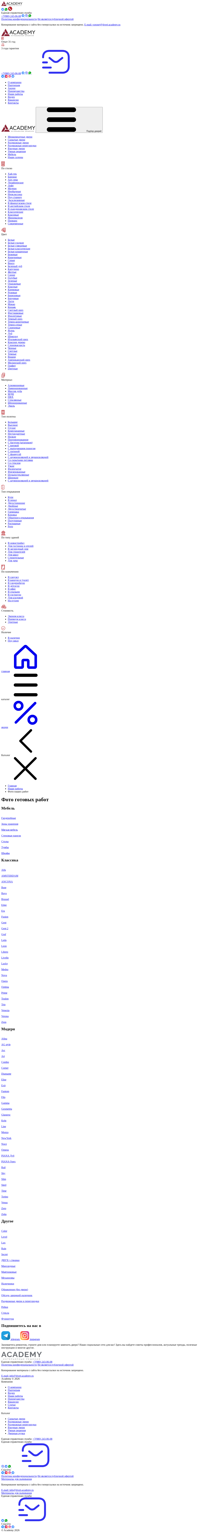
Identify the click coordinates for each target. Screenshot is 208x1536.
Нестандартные (16, 433)
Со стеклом (14, 463)
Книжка (12, 514)
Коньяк (12, 307)
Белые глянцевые (17, 245)
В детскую (14, 586)
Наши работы (15, 788)
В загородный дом (18, 548)
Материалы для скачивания (16, 1479)
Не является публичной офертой (56, 19)
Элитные (13, 622)
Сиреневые (14, 327)
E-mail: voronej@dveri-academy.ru (102, 24)
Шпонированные (17, 403)
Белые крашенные (18, 251)
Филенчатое (14, 469)
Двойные (13, 506)
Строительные (16, 557)
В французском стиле (20, 203)
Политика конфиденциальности (19, 19)
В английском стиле (19, 206)
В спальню (14, 591)
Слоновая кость (16, 345)
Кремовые (13, 289)
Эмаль (11, 405)
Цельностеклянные (18, 474)
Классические (15, 212)
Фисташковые (15, 313)
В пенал (12, 500)
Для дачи (13, 560)
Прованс (12, 220)
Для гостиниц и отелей (20, 546)
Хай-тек (12, 173)
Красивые (13, 214)
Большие (13, 422)
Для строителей (16, 551)
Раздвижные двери (18, 1421)
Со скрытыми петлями (20, 460)
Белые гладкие (16, 242)
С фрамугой (14, 454)
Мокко (11, 304)
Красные (13, 286)
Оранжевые (14, 283)
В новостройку (16, 543)
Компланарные (16, 430)
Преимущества (16, 1399)
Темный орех (15, 318)
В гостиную (14, 594)
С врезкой (13, 445)
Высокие (13, 425)
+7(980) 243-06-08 (11, 16)
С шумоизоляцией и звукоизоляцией (28, 457)
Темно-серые (15, 324)
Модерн (12, 188)
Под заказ (13, 640)
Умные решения (17, 1430)
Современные (15, 223)
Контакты (13, 1407)
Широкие (13, 477)
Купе (10, 497)
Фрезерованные (16, 471)
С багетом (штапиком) (20, 442)
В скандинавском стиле (21, 209)
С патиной (14, 451)
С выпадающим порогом (21, 448)
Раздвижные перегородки (22, 1424)
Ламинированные (18, 388)
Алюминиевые (16, 385)
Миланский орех (17, 362)
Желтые (12, 272)
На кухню (13, 600)
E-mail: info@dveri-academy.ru (17, 1375)
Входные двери (16, 1427)
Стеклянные (14, 400)
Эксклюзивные (16, 200)
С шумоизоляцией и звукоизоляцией (28, 480)
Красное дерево (16, 342)
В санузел (13, 577)
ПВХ (10, 397)
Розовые (12, 292)
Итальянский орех (18, 339)
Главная (12, 785)
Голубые (12, 278)
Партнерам (14, 1390)
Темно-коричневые (18, 321)
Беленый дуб (15, 266)
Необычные (14, 191)
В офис (12, 588)
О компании (14, 1387)
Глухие (12, 428)
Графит (12, 365)
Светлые (12, 351)
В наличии (14, 637)
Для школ (13, 554)
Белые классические (19, 248)
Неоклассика (15, 194)
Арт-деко (13, 179)
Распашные (14, 523)
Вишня (12, 357)
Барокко (12, 176)
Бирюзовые (14, 295)
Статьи (12, 1404)
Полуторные (15, 520)
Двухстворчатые (17, 509)
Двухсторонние (16, 503)
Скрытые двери (16, 1418)
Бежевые (13, 254)
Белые (11, 239)
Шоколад (13, 336)
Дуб (10, 333)
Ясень (11, 330)
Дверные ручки (16, 1433)
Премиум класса (17, 619)
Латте (11, 301)
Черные (12, 348)
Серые (11, 260)
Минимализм (15, 217)
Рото (10, 526)
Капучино (13, 269)
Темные (12, 354)
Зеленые (12, 280)
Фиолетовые (15, 316)
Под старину (15, 197)
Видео (11, 1393)
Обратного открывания (21, 517)
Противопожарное (18, 439)
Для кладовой (15, 597)
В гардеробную (16, 583)
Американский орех (19, 359)
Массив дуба (15, 391)
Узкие (11, 466)
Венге (11, 263)
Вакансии (13, 1401)
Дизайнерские (16, 182)
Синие (11, 275)
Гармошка (13, 511)
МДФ (11, 394)
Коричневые (15, 257)
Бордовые (13, 298)
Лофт (11, 185)
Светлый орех (15, 310)
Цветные (13, 368)
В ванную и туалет (18, 580)
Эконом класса (16, 616)
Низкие (12, 436)
